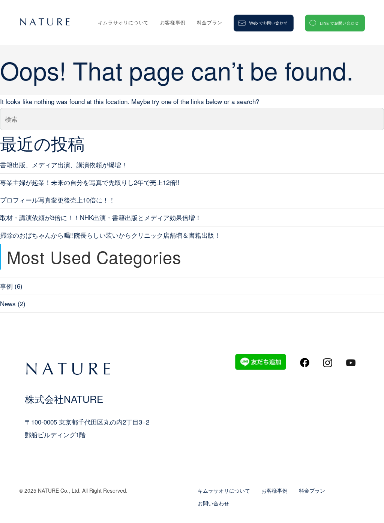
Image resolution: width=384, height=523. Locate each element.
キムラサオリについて (224, 490)
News (8, 303)
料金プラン (312, 490)
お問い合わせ (213, 503)
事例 (6, 286)
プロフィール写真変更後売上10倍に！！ (57, 199)
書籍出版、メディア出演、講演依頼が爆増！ (64, 164)
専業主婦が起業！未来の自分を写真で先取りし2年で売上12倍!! (90, 182)
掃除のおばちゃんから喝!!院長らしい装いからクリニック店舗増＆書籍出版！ (110, 235)
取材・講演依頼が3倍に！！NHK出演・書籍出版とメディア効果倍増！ (100, 217)
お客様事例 (274, 490)
